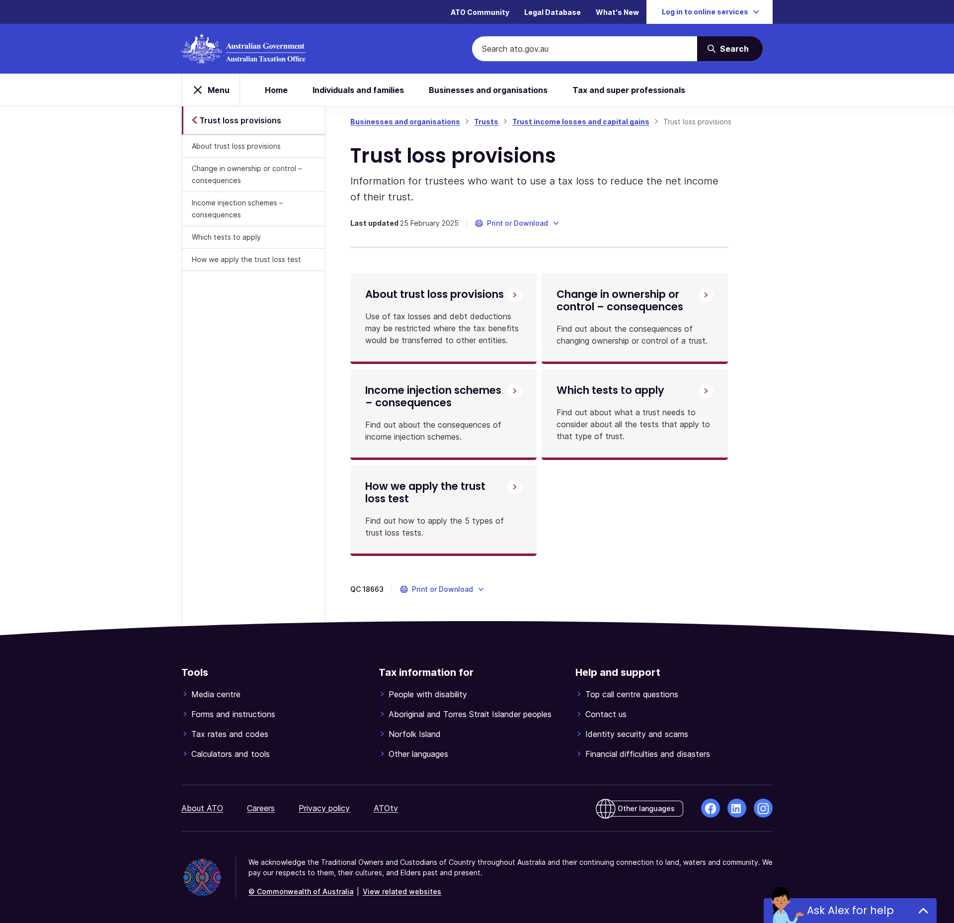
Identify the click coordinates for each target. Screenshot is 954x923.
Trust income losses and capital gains (580, 121)
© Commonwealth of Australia (300, 891)
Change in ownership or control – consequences (247, 174)
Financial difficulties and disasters (647, 754)
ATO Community (480, 12)
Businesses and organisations (488, 90)
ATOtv (386, 808)
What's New (617, 12)
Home (276, 90)
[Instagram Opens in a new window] (763, 808)
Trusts (486, 121)
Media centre (215, 694)
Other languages (418, 754)
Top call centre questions (631, 694)
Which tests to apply (226, 237)
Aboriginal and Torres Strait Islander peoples (470, 714)
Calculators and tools (230, 754)
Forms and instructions (233, 714)
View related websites (402, 891)
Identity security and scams (636, 734)
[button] (517, 223)
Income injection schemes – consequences (237, 208)
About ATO (202, 808)
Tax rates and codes (229, 734)
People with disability (428, 694)
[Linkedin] (736, 808)
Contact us (606, 714)
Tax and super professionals (628, 90)
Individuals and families (358, 90)
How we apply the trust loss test (246, 259)
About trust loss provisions (236, 146)
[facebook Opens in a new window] (710, 808)
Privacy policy (324, 808)
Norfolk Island (415, 734)
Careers (261, 808)
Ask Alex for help (850, 910)
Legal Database (552, 12)
